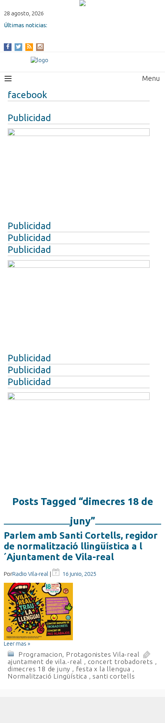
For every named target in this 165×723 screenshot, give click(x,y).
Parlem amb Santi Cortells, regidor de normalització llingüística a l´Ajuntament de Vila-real (81, 546)
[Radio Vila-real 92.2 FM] (82, 60)
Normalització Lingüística (47, 676)
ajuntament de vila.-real (45, 661)
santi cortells (113, 676)
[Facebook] (8, 46)
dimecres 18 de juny (39, 668)
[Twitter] (18, 46)
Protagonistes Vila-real (102, 654)
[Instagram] (40, 46)
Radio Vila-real (30, 574)
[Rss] (29, 46)
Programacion (40, 654)
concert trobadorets (120, 661)
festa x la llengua (103, 668)
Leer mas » (17, 643)
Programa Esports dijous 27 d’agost (52, 31)
